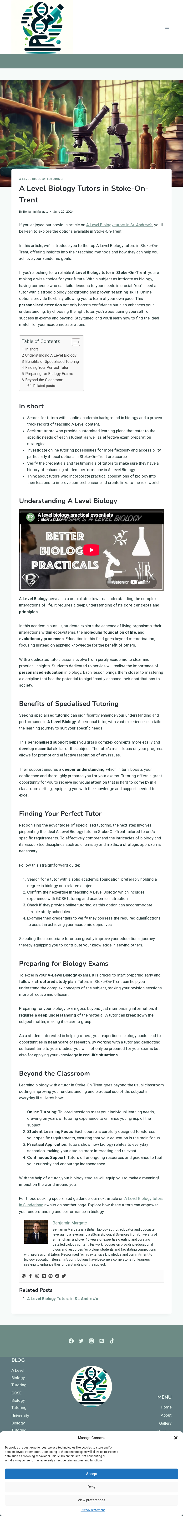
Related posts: (44, 386)
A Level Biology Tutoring (41, 179)
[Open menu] (167, 27)
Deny (91, 1487)
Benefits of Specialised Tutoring (52, 361)
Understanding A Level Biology (50, 355)
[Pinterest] (50, 1276)
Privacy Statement (93, 1510)
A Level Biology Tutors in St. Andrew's (62, 1298)
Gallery (165, 1423)
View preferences (91, 1500)
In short (31, 349)
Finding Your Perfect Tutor (46, 367)
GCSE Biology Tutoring (18, 1400)
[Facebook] (30, 1276)
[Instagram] (37, 1276)
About (166, 1415)
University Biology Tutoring (20, 1423)
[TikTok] (112, 1341)
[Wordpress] (24, 1276)
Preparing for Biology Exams (49, 373)
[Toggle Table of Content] (73, 342)
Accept (91, 1474)
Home (166, 1407)
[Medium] (44, 1276)
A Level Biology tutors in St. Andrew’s (119, 224)
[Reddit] (57, 1276)
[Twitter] (64, 1276)
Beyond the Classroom (44, 380)
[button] (175, 1437)
